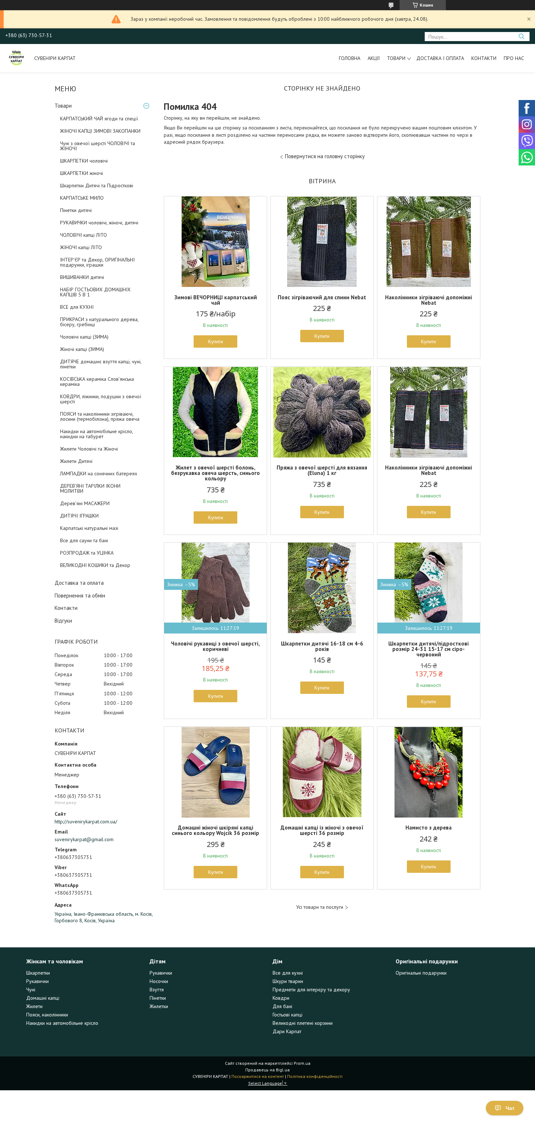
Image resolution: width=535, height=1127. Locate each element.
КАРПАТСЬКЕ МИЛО (82, 198)
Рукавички (37, 981)
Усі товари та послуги (319, 907)
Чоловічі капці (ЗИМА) (84, 336)
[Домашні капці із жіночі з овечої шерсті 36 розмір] (322, 772)
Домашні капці (42, 998)
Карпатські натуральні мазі (89, 528)
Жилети (34, 1006)
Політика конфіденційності (314, 1076)
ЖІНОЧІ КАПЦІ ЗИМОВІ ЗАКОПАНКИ (100, 131)
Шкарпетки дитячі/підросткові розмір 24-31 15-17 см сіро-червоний (428, 649)
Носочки (159, 981)
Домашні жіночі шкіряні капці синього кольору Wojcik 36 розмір (215, 830)
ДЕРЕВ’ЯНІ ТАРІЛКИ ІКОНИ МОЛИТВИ (90, 488)
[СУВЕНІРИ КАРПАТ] (16, 58)
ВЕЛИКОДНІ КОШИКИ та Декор (95, 565)
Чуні (30, 989)
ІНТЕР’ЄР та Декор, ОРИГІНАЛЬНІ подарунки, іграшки (97, 262)
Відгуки (63, 620)
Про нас (514, 58)
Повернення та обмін (80, 595)
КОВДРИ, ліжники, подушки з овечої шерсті (100, 399)
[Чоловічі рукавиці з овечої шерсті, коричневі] (215, 588)
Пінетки (158, 998)
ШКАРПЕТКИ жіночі (81, 173)
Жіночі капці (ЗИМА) (82, 349)
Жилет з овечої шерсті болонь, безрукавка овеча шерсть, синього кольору (215, 473)
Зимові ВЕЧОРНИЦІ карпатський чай (215, 300)
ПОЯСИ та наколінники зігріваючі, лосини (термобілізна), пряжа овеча (99, 416)
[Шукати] (521, 36)
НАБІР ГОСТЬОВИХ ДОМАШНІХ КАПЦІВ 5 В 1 (95, 292)
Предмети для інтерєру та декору (311, 989)
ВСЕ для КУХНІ (77, 307)
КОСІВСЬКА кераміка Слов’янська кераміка (97, 381)
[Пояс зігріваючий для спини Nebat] (322, 241)
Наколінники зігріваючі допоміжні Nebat (428, 300)
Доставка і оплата (440, 58)
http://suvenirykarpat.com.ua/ (86, 821)
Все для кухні (288, 973)
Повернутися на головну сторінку (325, 156)
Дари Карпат (287, 1031)
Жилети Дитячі (76, 461)
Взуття (157, 989)
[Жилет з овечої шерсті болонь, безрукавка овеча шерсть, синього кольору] (215, 412)
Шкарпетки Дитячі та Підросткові (96, 185)
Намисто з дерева (428, 827)
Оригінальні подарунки (421, 973)
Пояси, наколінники (47, 1014)
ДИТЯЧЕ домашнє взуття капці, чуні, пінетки (100, 364)
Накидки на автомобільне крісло (62, 1023)
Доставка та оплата (79, 582)
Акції (374, 58)
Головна (349, 58)
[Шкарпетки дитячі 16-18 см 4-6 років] (322, 588)
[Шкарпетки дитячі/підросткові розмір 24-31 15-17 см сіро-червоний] (428, 588)
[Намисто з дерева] (428, 772)
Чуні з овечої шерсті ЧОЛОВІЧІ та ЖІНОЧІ (97, 146)
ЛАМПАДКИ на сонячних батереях (98, 473)
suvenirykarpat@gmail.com (84, 839)
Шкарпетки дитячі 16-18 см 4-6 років (322, 646)
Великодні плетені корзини (303, 1023)
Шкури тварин (288, 981)
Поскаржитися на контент (257, 1076)
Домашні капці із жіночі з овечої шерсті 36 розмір (322, 830)
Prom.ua (302, 1063)
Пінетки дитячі (76, 210)
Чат (510, 1108)
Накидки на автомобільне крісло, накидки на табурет (96, 434)
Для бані (282, 1006)
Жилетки (159, 1006)
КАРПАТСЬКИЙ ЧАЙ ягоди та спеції (99, 118)
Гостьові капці (287, 1014)
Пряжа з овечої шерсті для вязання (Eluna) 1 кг (322, 470)
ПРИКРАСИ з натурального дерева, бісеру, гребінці (99, 322)
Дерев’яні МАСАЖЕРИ (85, 503)
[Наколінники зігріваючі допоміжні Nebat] (428, 241)
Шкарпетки (38, 973)
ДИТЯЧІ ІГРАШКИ (79, 515)
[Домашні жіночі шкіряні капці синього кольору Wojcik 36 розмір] (215, 772)
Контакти (483, 58)
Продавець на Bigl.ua (267, 1069)
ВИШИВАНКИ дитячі (82, 277)
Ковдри (281, 998)
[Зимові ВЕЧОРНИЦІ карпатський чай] (215, 241)
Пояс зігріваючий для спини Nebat (322, 297)
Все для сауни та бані (84, 540)
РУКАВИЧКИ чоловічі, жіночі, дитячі (99, 222)
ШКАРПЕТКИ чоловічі (84, 160)
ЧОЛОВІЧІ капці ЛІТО (83, 235)
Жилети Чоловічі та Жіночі (89, 448)
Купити (215, 341)
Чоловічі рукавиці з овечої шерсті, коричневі (215, 646)
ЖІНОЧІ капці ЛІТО (81, 247)
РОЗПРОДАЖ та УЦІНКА (87, 552)
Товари (396, 58)
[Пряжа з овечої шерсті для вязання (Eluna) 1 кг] (322, 412)
